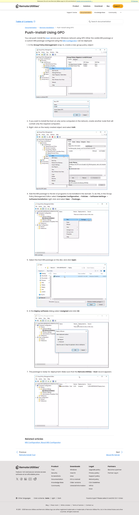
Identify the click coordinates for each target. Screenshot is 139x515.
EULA (90, 489)
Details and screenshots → (84, 1)
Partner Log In (113, 473)
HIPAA (91, 486)
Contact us (89, 505)
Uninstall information (77, 486)
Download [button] (99, 6)
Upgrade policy (94, 470)
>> (121, 12)
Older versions (75, 482)
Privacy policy (94, 473)
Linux (72, 476)
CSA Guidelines (94, 482)
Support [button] (117, 6)
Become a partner (115, 470)
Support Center (72, 12)
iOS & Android (75, 479)
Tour (53, 470)
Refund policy (94, 479)
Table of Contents (24, 21)
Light (53, 498)
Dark (59, 498)
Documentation (85, 12)
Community (113, 12)
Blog (47, 505)
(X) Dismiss (134, 1)
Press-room (55, 505)
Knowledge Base (99, 12)
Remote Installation (47, 28)
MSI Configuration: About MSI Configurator (43, 442)
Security (54, 473)
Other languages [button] (24, 498)
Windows (73, 470)
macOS (73, 473)
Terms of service (78, 505)
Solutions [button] (86, 6)
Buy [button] (108, 6)
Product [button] (76, 6)
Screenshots (56, 476)
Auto (47, 498)
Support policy (94, 476)
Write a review (65, 505)
